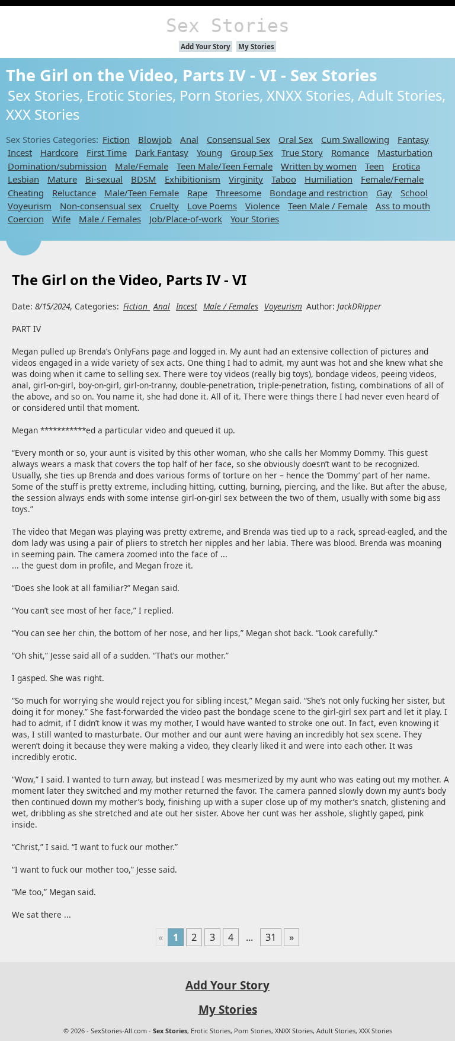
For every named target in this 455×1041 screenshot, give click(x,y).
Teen (374, 166)
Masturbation (404, 152)
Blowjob (155, 139)
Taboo (283, 179)
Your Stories (254, 219)
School (414, 193)
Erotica (406, 166)
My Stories (256, 46)
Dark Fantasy (161, 152)
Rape (197, 193)
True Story (302, 152)
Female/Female (392, 179)
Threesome (238, 193)
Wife (61, 219)
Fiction (116, 139)
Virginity (246, 179)
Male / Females (110, 219)
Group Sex (251, 152)
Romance (350, 152)
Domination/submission (57, 166)
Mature (62, 179)
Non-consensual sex (101, 206)
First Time (106, 152)
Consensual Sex (238, 139)
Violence (262, 206)
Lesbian (23, 179)
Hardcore (59, 152)
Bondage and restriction (319, 193)
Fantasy (413, 139)
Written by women (319, 166)
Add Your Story (205, 46)
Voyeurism (30, 206)
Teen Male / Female (327, 206)
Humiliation (329, 179)
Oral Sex (295, 139)
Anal (189, 139)
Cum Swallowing (355, 139)
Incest (20, 152)
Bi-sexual (104, 179)
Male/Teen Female (141, 193)
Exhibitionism (192, 179)
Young (209, 152)
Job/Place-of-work (185, 219)
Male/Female (141, 166)
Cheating (26, 193)
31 (270, 937)
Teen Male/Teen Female (225, 166)
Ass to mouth (403, 206)
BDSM (143, 179)
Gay (384, 193)
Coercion (26, 219)
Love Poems (212, 206)
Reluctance (74, 193)
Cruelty (164, 206)
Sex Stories (228, 25)
